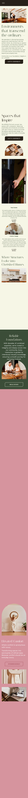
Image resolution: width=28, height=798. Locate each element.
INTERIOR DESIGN (14, 664)
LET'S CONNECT (14, 61)
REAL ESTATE (14, 384)
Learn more (14, 220)
